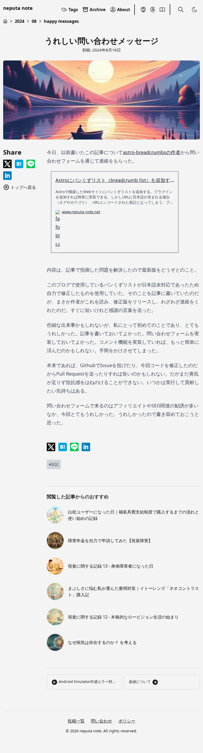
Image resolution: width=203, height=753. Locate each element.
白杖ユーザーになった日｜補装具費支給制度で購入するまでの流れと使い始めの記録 (133, 515)
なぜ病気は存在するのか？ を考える (102, 642)
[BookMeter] (162, 9)
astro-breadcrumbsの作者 (151, 152)
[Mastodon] (143, 9)
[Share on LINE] (30, 164)
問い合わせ (101, 721)
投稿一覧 (76, 721)
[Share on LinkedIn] (7, 175)
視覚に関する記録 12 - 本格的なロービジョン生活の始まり (123, 617)
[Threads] (153, 9)
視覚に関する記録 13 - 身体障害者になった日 (110, 566)
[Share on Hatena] (19, 164)
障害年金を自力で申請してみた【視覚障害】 (110, 540)
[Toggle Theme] (194, 9)
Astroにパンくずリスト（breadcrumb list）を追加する (115, 180)
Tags (73, 9)
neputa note (18, 8)
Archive (97, 9)
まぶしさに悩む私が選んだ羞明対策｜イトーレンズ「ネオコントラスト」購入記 (133, 591)
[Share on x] (7, 164)
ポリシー (126, 721)
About (123, 9)
